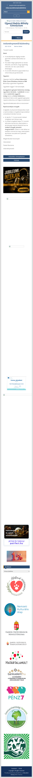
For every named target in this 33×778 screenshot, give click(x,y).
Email (20, 768)
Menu (19, 38)
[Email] (18, 16)
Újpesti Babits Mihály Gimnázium (16, 24)
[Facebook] (15, 16)
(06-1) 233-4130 (17, 2)
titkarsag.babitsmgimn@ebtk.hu (16, 8)
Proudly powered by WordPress (13, 773)
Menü (5, 12)
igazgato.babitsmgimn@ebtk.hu (17, 5)
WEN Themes (18, 774)
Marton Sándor (18, 46)
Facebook (14, 768)
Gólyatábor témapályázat (17, 157)
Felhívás (16, 160)
